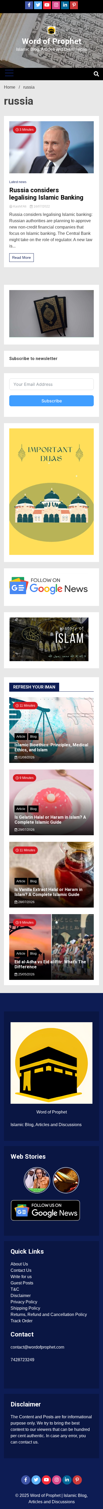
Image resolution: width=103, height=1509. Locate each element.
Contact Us (21, 1270)
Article (20, 736)
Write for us (21, 1276)
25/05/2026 (26, 974)
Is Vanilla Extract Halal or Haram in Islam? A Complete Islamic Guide (48, 892)
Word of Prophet (51, 41)
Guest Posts (22, 1283)
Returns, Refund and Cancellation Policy (49, 1314)
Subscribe (51, 400)
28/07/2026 (26, 902)
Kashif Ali (19, 206)
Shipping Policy (25, 1308)
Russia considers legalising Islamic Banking (46, 193)
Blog (33, 736)
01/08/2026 (26, 757)
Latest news (17, 182)
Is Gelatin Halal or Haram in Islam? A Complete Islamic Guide (50, 820)
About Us (19, 1264)
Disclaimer (21, 1295)
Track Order (21, 1321)
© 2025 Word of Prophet (38, 1495)
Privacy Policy (24, 1302)
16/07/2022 (41, 206)
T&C (15, 1289)
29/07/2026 (26, 830)
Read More (21, 257)
